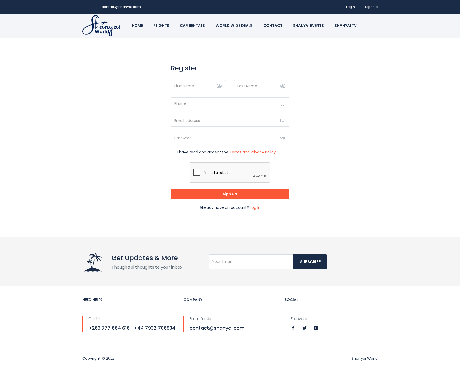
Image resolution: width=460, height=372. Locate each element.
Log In (255, 207)
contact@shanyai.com (121, 6)
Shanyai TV (346, 25)
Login (350, 7)
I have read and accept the (226, 152)
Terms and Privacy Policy (252, 152)
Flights (161, 25)
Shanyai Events (308, 25)
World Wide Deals (234, 25)
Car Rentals (192, 25)
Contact (272, 25)
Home (137, 25)
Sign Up (371, 7)
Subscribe (310, 261)
